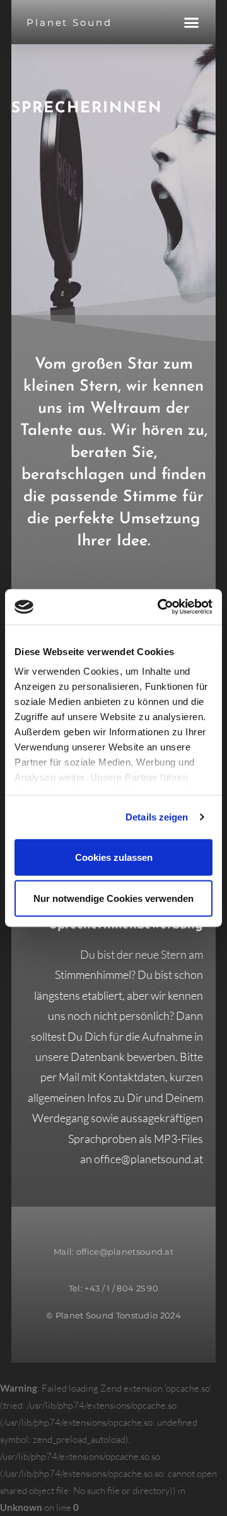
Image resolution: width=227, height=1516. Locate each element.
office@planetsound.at (148, 1159)
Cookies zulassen (114, 856)
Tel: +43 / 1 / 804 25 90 (113, 1288)
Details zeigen (156, 817)
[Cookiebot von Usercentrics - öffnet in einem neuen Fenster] (160, 607)
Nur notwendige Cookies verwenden (113, 898)
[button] (191, 22)
